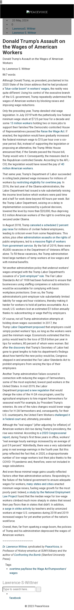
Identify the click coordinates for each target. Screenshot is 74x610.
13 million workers (21, 123)
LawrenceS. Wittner (23, 28)
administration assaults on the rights (45, 237)
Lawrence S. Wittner (24, 32)
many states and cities (40, 484)
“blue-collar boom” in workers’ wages (27, 88)
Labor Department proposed (28, 327)
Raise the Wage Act (52, 131)
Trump (52, 568)
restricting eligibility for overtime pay (39, 182)
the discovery (17, 347)
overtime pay (17, 568)
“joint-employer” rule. (31, 276)
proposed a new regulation (33, 390)
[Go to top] (1, 2)
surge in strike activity (18, 508)
